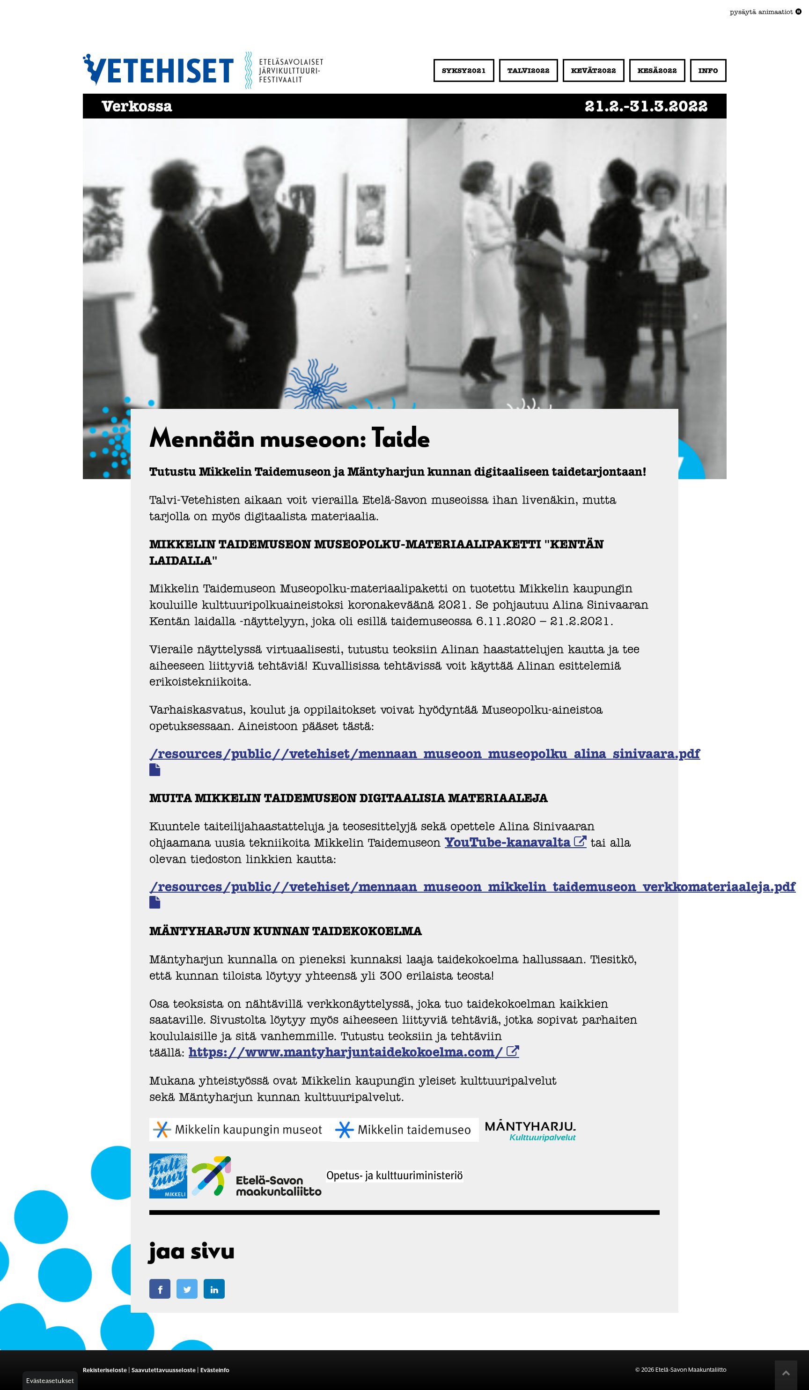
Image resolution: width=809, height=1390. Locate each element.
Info (708, 71)
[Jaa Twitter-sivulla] (187, 1289)
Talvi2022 (528, 71)
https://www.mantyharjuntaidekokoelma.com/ (346, 1053)
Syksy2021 (464, 71)
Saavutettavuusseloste (164, 1370)
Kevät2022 (593, 71)
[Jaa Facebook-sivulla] (159, 1289)
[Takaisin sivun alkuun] (786, 1377)
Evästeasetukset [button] (50, 1380)
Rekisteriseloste (105, 1370)
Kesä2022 (657, 71)
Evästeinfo (214, 1370)
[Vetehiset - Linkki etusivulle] (203, 68)
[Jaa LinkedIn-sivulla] (214, 1289)
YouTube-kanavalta (508, 843)
